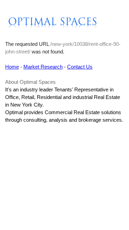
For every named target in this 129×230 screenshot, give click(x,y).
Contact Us (80, 67)
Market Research (43, 67)
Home (12, 67)
